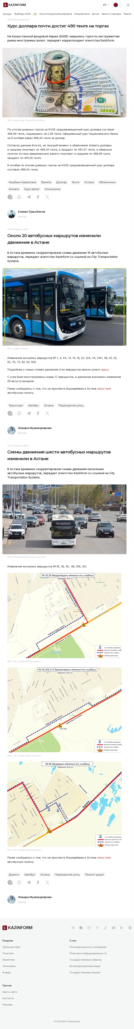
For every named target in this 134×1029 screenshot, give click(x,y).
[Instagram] (10, 197)
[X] (47, 197)
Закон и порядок (111, 13)
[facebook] (97, 927)
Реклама (7, 1004)
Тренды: (7, 14)
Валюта (46, 182)
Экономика (52, 189)
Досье (95, 13)
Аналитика (8, 959)
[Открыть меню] (128, 4)
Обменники (107, 182)
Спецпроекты (82, 13)
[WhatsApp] (19, 197)
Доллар (61, 182)
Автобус (33, 405)
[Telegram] (28, 197)
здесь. (105, 369)
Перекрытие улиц (71, 405)
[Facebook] (38, 197)
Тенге (75, 182)
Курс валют (32, 189)
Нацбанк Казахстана (22, 182)
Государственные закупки (84, 972)
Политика (8, 953)
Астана (89, 182)
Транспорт (16, 405)
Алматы (14, 189)
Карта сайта (9, 991)
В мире (6, 972)
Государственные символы (85, 959)
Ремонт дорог (94, 874)
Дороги (14, 874)
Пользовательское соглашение (87, 947)
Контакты (8, 998)
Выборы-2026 (22, 13)
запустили (104, 388)
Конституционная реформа (55, 13)
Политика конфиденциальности (88, 953)
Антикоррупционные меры (84, 966)
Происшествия (11, 947)
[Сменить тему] (118, 5)
